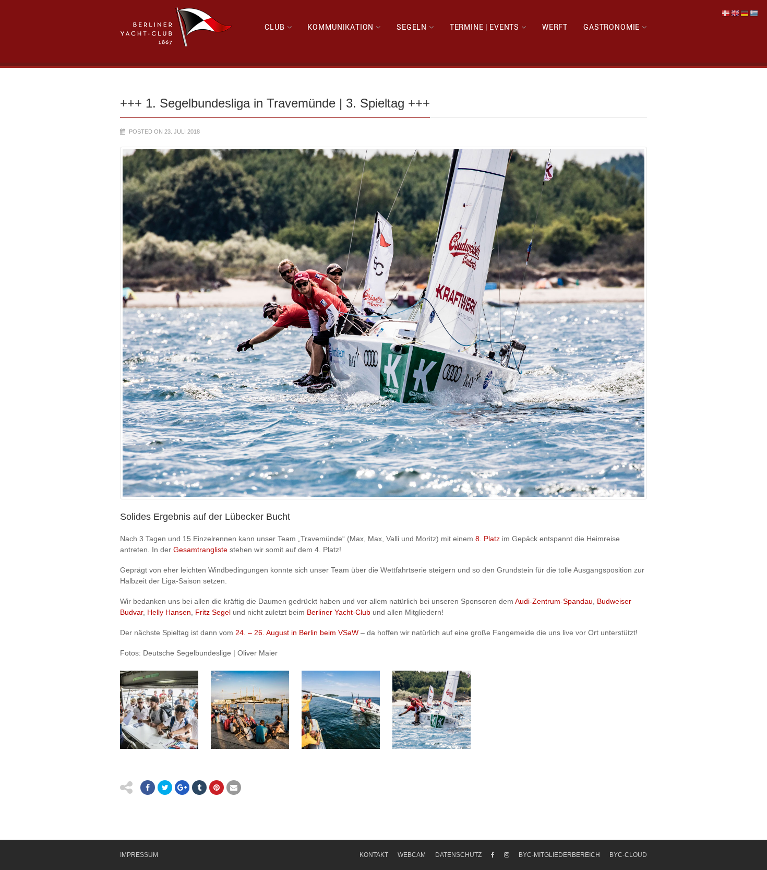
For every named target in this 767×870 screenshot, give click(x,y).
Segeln (412, 27)
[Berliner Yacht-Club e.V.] (176, 27)
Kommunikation (340, 27)
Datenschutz (458, 855)
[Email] (233, 787)
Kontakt (373, 855)
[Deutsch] (745, 13)
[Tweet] (165, 787)
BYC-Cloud (628, 855)
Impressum (139, 855)
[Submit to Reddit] (216, 787)
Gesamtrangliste (199, 549)
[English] (735, 13)
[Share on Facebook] (147, 787)
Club (274, 27)
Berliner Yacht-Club (338, 612)
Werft (555, 27)
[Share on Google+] (182, 787)
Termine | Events (484, 27)
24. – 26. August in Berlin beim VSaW (295, 632)
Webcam (412, 855)
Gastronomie (611, 27)
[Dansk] (726, 13)
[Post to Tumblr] (199, 787)
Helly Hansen (169, 612)
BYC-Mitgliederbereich (559, 855)
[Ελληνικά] (754, 13)
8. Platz (487, 538)
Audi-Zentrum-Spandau (554, 601)
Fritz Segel (213, 612)
